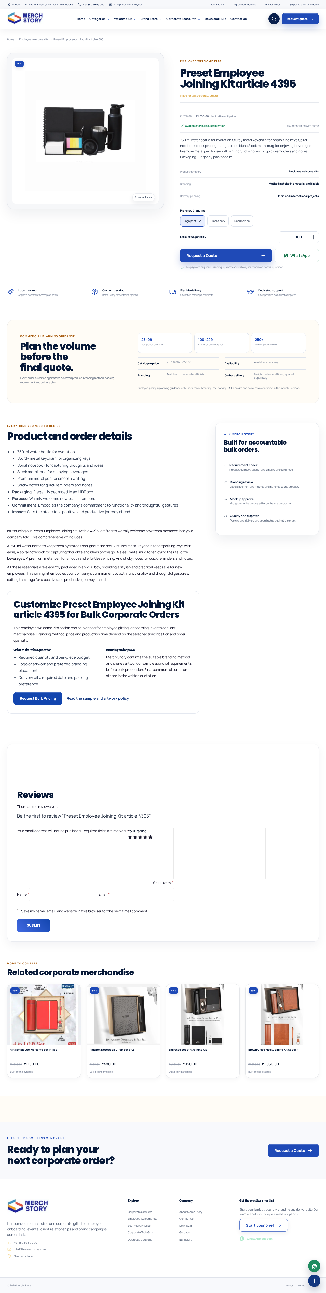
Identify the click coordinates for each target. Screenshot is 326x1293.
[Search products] (274, 18)
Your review (163, 882)
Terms (301, 1285)
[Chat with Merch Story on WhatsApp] (314, 1266)
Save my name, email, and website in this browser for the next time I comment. (84, 911)
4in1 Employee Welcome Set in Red (33, 1049)
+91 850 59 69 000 (93, 4)
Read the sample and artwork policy (98, 698)
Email (104, 894)
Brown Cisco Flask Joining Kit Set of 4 (273, 1049)
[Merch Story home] (26, 19)
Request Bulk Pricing (38, 698)
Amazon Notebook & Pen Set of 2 (112, 1049)
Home (81, 19)
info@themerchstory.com (128, 4)
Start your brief (260, 1225)
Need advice (242, 221)
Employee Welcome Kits (34, 39)
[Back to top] (314, 1281)
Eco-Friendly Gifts (139, 1225)
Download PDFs (215, 19)
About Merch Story (190, 1212)
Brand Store (149, 19)
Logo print (190, 221)
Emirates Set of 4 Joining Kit (188, 1049)
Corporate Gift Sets (140, 1212)
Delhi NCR (185, 1225)
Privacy (289, 1285)
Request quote (297, 19)
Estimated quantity (193, 237)
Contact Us (217, 4)
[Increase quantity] (313, 237)
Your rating (137, 831)
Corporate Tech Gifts (181, 19)
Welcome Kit (123, 19)
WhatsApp (300, 255)
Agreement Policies (245, 4)
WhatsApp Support (260, 1238)
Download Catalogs (140, 1239)
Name (23, 894)
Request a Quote (201, 255)
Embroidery (218, 221)
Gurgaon (184, 1232)
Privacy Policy (272, 4)
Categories (97, 19)
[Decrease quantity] (284, 237)
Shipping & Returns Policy (304, 4)
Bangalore (185, 1239)
